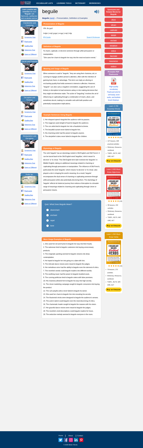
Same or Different (30, 54)
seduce (113, 66)
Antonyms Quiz (29, 50)
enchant (113, 40)
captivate (113, 30)
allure (113, 20)
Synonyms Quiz (30, 37)
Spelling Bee (28, 46)
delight (113, 35)
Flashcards (28, 42)
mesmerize (113, 61)
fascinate (113, 56)
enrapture (113, 46)
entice (113, 51)
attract (113, 25)
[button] (64, 3)
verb (52, 18)
